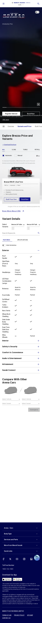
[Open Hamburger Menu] (3, 126)
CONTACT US (6, 618)
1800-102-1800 (7, 569)
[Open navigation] (3, 3)
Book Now (30, 114)
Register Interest (11, 114)
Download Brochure (10, 144)
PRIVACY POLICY (19, 615)
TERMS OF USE (6, 615)
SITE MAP (30, 615)
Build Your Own (11, 199)
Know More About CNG (11, 211)
